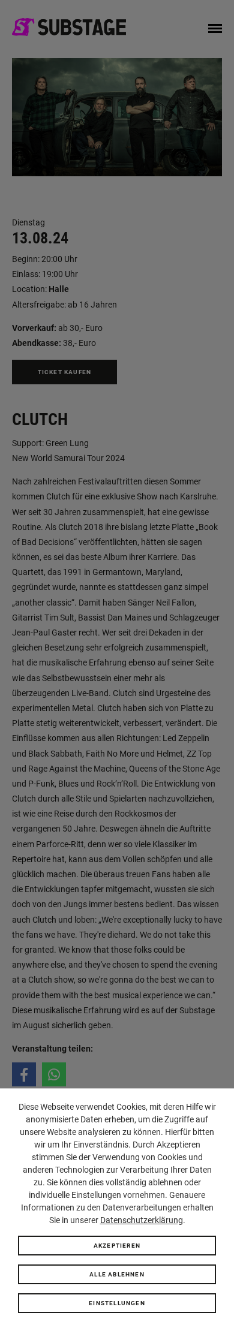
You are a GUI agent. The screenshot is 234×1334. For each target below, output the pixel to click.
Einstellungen (117, 1303)
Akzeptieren (117, 1245)
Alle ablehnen (117, 1274)
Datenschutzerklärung (141, 1220)
